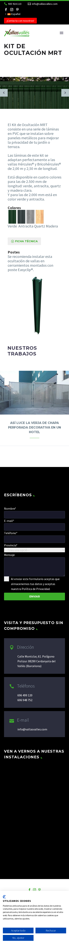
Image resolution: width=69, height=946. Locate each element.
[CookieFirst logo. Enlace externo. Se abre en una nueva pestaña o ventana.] (4, 897)
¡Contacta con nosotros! (20, 20)
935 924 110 (14, 4)
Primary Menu (61, 33)
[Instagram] (12, 9)
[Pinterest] (17, 9)
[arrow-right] (65, 93)
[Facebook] (6, 9)
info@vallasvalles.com (45, 4)
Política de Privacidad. (36, 589)
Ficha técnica (24, 241)
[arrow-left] (4, 93)
